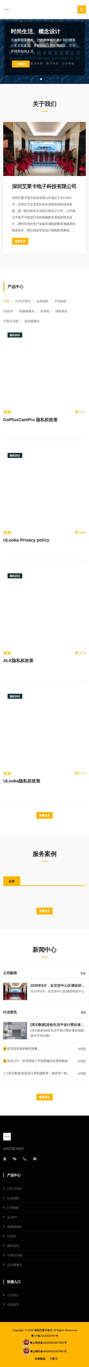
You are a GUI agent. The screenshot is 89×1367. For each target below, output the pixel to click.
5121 (82, 412)
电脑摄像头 (14, 1227)
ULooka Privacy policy (26, 540)
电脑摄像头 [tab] (26, 311)
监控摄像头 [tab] (32, 321)
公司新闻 (10, 973)
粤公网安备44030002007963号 (48, 1343)
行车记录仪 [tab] (22, 301)
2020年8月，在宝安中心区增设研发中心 (57, 985)
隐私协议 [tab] (62, 311)
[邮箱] (34, 1159)
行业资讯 (10, 1012)
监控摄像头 (14, 1265)
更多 (83, 973)
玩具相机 (13, 1198)
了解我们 (21, 64)
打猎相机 (13, 1208)
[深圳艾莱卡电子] (6, 9)
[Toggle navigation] (82, 9)
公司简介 (13, 1295)
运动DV (12, 1217)
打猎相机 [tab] (61, 301)
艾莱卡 (53, 1359)
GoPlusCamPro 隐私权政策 (30, 419)
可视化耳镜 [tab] (10, 321)
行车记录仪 (14, 1188)
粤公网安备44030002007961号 (48, 1351)
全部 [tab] (6, 301)
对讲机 (11, 1236)
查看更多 (20, 241)
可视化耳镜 (14, 1255)
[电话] (24, 1159)
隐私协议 (13, 1246)
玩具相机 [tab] (43, 301)
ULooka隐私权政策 (21, 781)
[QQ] (4, 1159)
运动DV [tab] (8, 311)
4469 (82, 532)
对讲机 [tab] (44, 311)
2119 (82, 773)
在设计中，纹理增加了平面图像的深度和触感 (36, 1061)
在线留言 (13, 1304)
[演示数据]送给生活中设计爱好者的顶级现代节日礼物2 (57, 1024)
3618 (82, 653)
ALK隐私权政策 (18, 660)
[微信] (14, 1159)
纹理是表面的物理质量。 (22, 1048)
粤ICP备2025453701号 (44, 1336)
